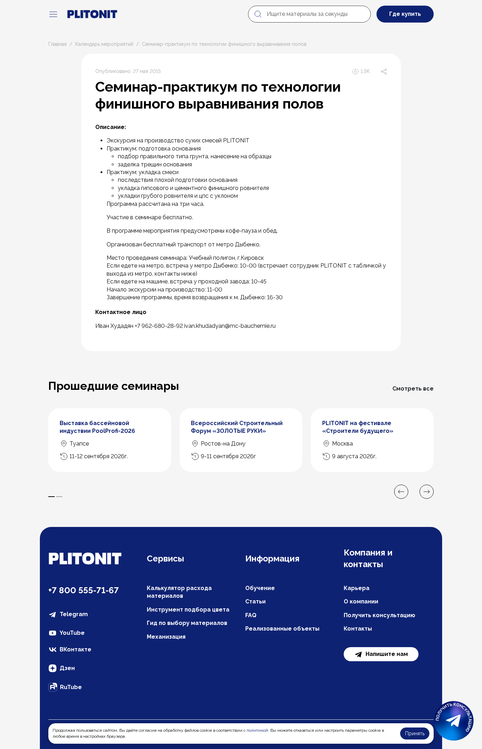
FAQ (251, 615)
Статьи (255, 601)
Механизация (166, 636)
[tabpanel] (109, 440)
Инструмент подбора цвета (188, 609)
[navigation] (53, 14)
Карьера (356, 588)
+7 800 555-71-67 (83, 590)
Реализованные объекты (282, 628)
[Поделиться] (384, 71)
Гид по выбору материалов (187, 623)
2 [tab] (59, 497)
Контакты (358, 628)
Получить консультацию (379, 615)
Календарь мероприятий (104, 44)
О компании (361, 601)
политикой (257, 730)
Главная (57, 44)
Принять (414, 733)
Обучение (260, 588)
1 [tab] (51, 497)
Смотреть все (413, 388)
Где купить (405, 14)
